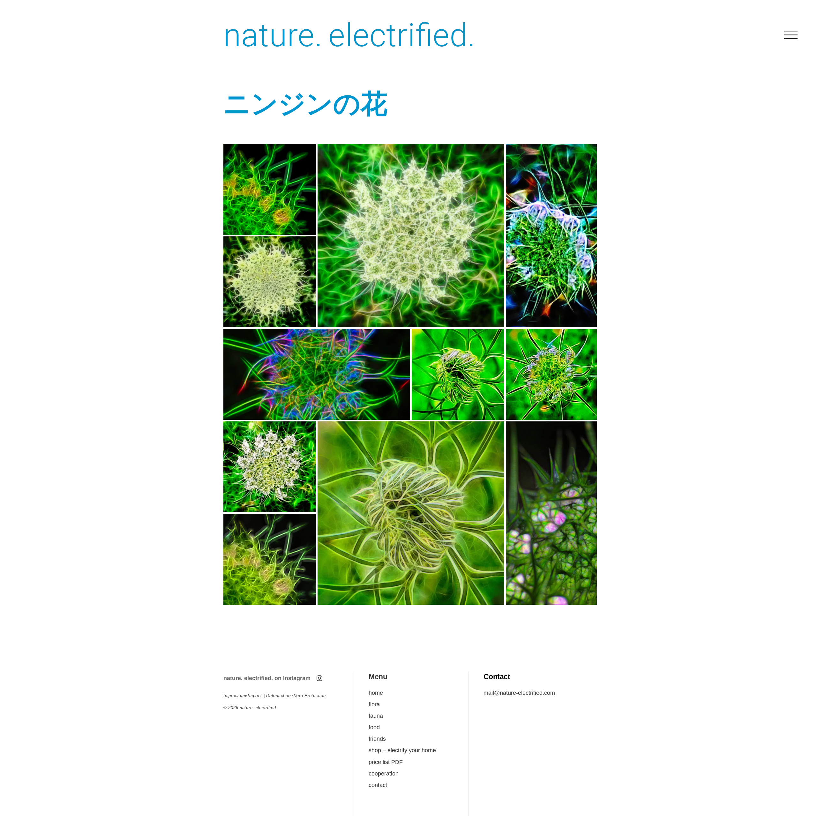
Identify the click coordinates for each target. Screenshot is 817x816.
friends (377, 738)
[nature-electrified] (349, 54)
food (374, 727)
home (376, 692)
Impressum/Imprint (242, 695)
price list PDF (386, 762)
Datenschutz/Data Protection (296, 695)
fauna (376, 715)
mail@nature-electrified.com (519, 692)
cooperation (384, 773)
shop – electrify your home (402, 750)
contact (378, 785)
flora (374, 704)
